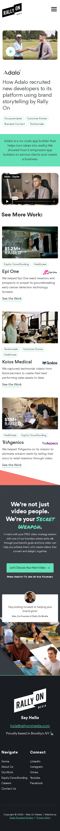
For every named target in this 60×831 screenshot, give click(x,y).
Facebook (36, 783)
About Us (7, 766)
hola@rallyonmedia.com (30, 726)
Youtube (35, 777)
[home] (11, 9)
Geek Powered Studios (21, 818)
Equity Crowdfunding (14, 777)
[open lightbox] (30, 43)
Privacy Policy (43, 818)
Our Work (7, 772)
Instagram (36, 766)
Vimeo (34, 772)
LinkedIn (35, 761)
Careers (6, 783)
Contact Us (8, 788)
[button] (54, 9)
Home (5, 761)
